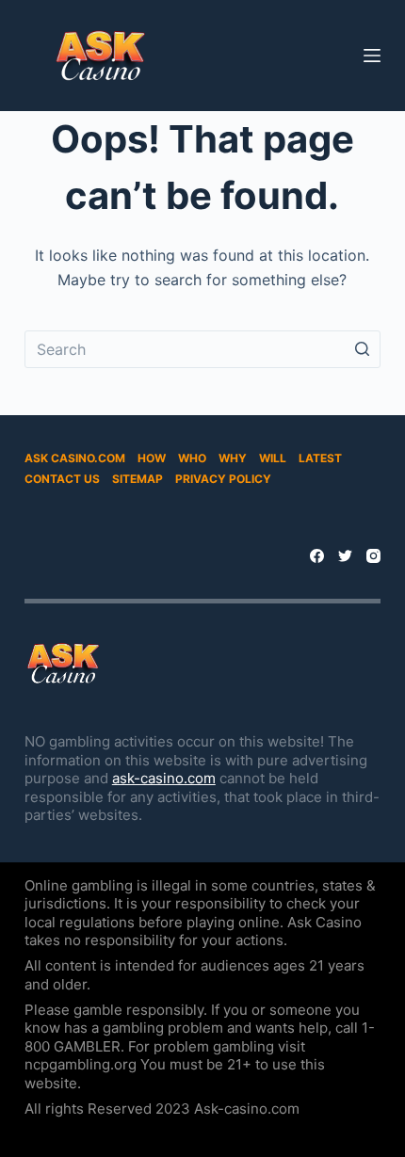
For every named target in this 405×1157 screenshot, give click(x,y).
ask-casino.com (164, 778)
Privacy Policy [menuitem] (223, 479)
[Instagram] (373, 556)
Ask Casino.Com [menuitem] (74, 458)
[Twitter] (345, 556)
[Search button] (362, 349)
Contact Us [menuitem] (62, 479)
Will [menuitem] (272, 458)
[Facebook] (317, 556)
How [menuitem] (152, 458)
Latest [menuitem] (320, 458)
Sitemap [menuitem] (137, 479)
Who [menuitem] (192, 458)
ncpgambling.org (80, 1064)
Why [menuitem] (233, 458)
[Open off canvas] (372, 55)
